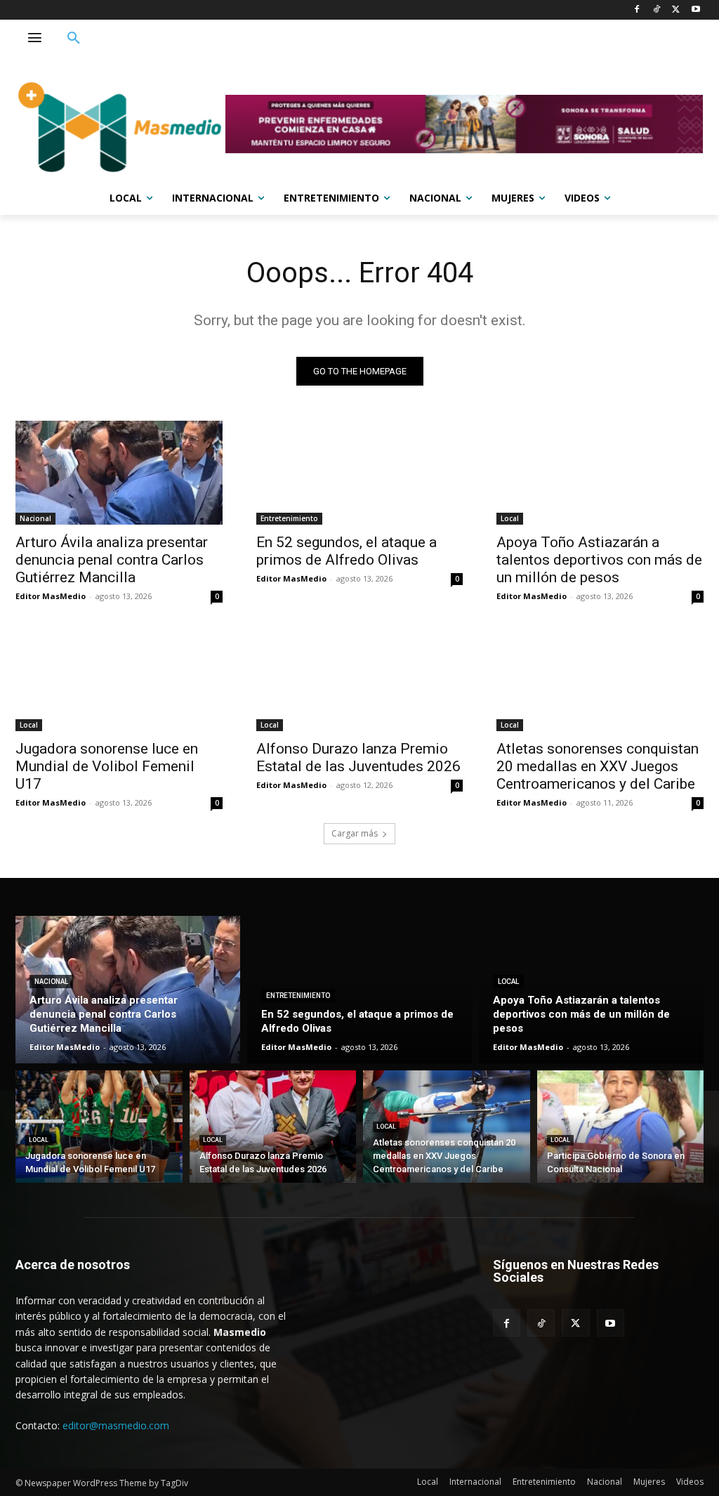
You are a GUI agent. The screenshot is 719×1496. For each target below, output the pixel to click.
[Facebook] (637, 10)
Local (510, 518)
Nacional (35, 518)
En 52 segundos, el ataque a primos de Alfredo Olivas (346, 551)
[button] (74, 38)
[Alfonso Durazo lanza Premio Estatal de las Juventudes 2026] (359, 679)
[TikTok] (657, 10)
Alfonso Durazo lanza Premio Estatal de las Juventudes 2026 (358, 757)
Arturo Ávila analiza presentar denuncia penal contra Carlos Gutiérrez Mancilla (111, 560)
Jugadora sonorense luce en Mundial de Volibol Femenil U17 (106, 766)
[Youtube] (695, 10)
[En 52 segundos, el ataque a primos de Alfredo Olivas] (359, 472)
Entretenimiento (289, 518)
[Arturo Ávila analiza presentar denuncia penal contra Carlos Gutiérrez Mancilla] (119, 472)
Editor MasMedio (50, 596)
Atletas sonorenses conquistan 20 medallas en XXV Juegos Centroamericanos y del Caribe (597, 766)
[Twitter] (676, 10)
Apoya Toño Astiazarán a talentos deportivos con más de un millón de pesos (599, 560)
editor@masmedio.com (115, 1425)
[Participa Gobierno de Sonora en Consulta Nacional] (620, 1126)
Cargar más (354, 833)
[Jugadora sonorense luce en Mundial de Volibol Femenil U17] (119, 679)
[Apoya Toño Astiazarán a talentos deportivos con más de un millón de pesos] (600, 472)
